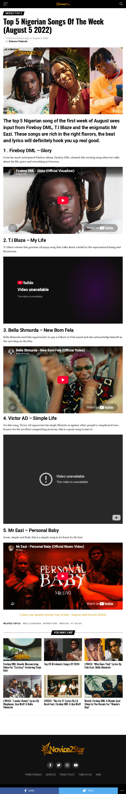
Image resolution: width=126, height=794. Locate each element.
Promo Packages (33, 774)
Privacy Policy (67, 774)
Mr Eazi (65, 624)
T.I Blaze (77, 624)
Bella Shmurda (32, 624)
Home (98, 774)
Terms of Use (85, 774)
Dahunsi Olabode (18, 41)
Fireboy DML (51, 624)
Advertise (51, 774)
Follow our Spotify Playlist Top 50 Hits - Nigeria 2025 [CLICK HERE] (63, 615)
